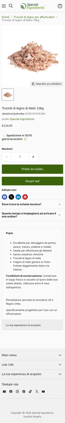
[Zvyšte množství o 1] (33, 157)
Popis (9, 233)
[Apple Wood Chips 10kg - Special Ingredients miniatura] (8, 94)
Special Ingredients (22, 119)
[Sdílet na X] (11, 197)
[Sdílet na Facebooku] (4, 197)
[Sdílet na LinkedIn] (18, 197)
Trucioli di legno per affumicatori (34, 17)
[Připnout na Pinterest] (25, 197)
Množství (7, 149)
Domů (5, 17)
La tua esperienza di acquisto (23, 325)
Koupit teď (33, 181)
